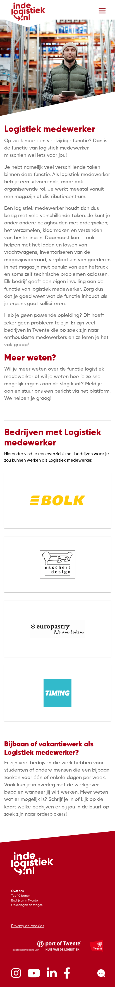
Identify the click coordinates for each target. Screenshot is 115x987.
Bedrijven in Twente (24, 900)
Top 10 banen (20, 896)
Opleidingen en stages (26, 905)
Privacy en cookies (27, 926)
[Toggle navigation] (102, 10)
